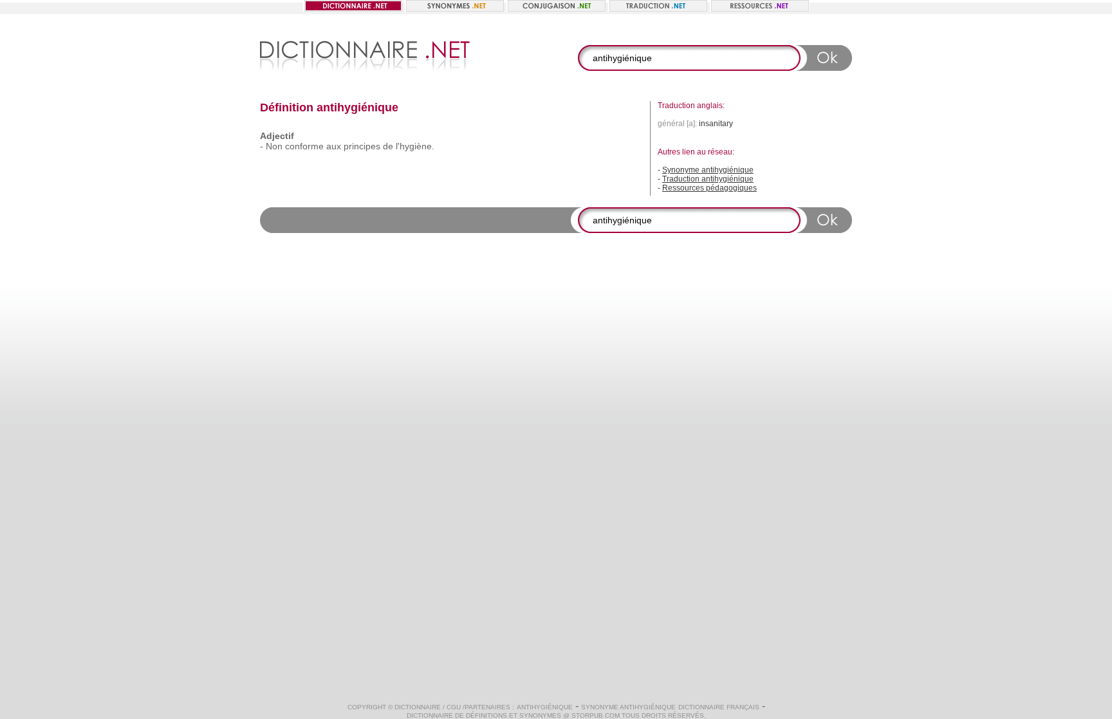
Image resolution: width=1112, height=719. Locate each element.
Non (274, 146)
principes (362, 146)
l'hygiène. (415, 146)
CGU (454, 707)
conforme (304, 146)
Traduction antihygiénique (708, 178)
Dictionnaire (417, 707)
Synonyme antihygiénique (708, 169)
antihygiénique (545, 707)
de (388, 146)
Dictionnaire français (718, 707)
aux (333, 146)
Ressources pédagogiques (709, 187)
